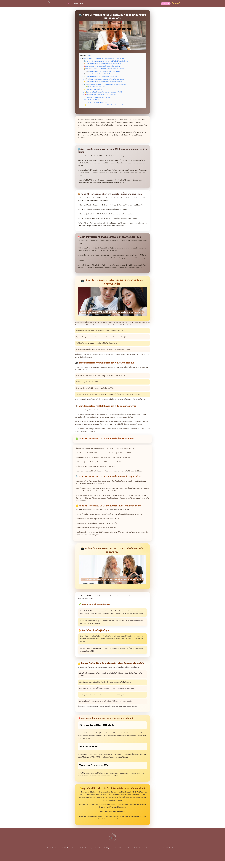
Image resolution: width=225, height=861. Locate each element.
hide (89, 55)
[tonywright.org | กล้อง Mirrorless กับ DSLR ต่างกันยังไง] (55, 3)
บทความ (75, 4)
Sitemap (81, 4)
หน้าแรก (70, 4)
